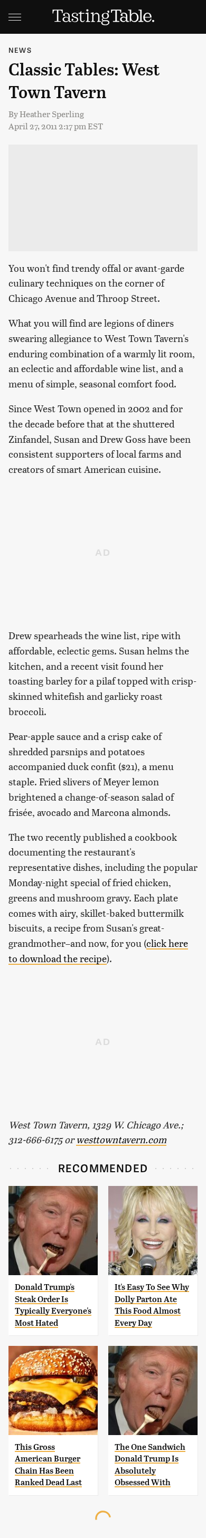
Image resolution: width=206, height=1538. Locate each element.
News (20, 49)
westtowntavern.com (121, 1139)
